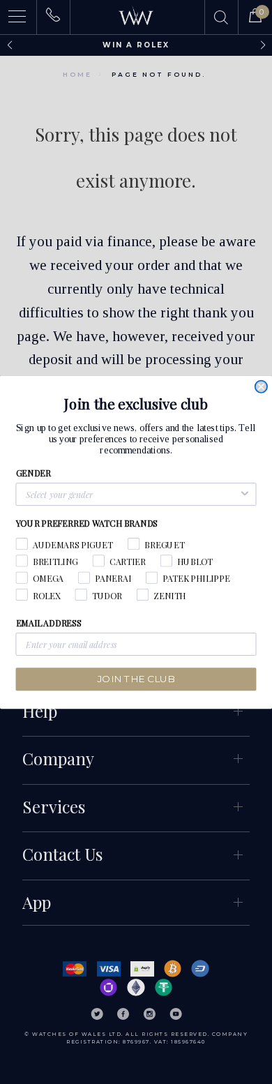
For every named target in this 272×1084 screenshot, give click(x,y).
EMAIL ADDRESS (49, 622)
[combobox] (132, 494)
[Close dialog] (261, 386)
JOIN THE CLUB (136, 678)
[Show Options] (244, 494)
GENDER (33, 473)
